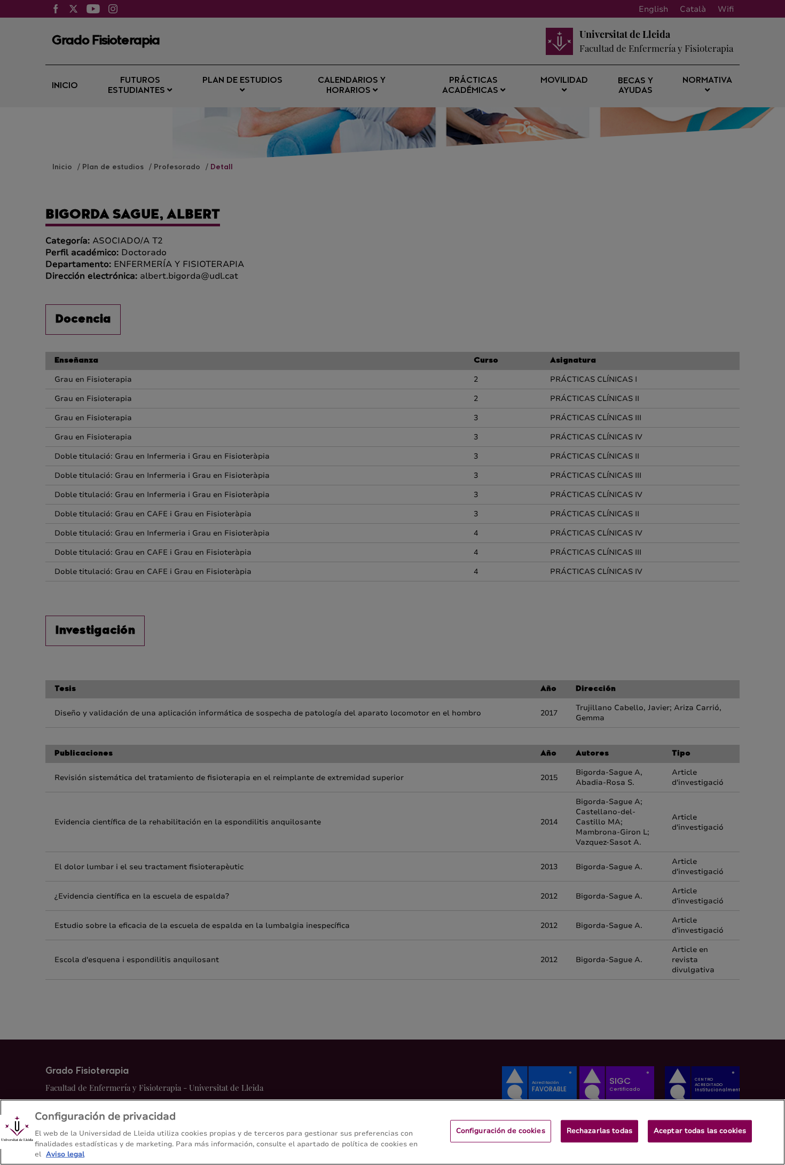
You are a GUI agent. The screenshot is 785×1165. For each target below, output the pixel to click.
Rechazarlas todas (599, 1131)
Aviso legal (65, 1154)
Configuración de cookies (500, 1131)
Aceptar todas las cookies (700, 1131)
